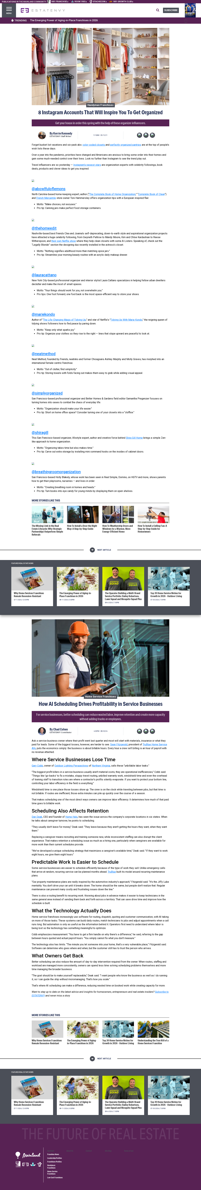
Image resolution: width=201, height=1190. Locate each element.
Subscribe (171, 10)
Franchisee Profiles (54, 1161)
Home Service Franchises (100, 696)
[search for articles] (159, 10)
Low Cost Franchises (55, 1177)
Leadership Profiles (54, 1158)
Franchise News (53, 1154)
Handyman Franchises (100, 105)
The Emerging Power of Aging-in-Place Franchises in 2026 (64, 20)
